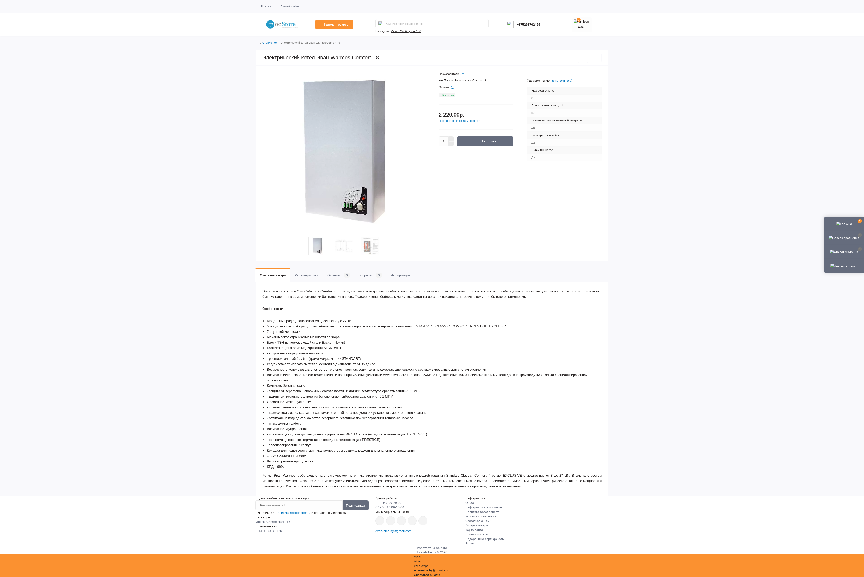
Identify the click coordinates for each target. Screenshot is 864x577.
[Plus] (451, 138)
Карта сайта (474, 530)
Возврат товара (476, 525)
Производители (476, 534)
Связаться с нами (478, 521)
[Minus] (451, 144)
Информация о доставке (483, 507)
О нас (469, 503)
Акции (469, 543)
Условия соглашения (480, 516)
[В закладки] (583, 58)
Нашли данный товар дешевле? (459, 120)
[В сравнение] (597, 57)
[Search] (380, 23)
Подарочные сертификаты (484, 539)
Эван (463, 74)
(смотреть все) (562, 80)
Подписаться (355, 505)
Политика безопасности (292, 512)
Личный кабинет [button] (291, 6)
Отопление (269, 42)
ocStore (441, 548)
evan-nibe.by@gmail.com (393, 531)
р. (265, 6)
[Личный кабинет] (844, 266)
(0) (452, 87)
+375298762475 (528, 24)
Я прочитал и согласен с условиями (302, 512)
